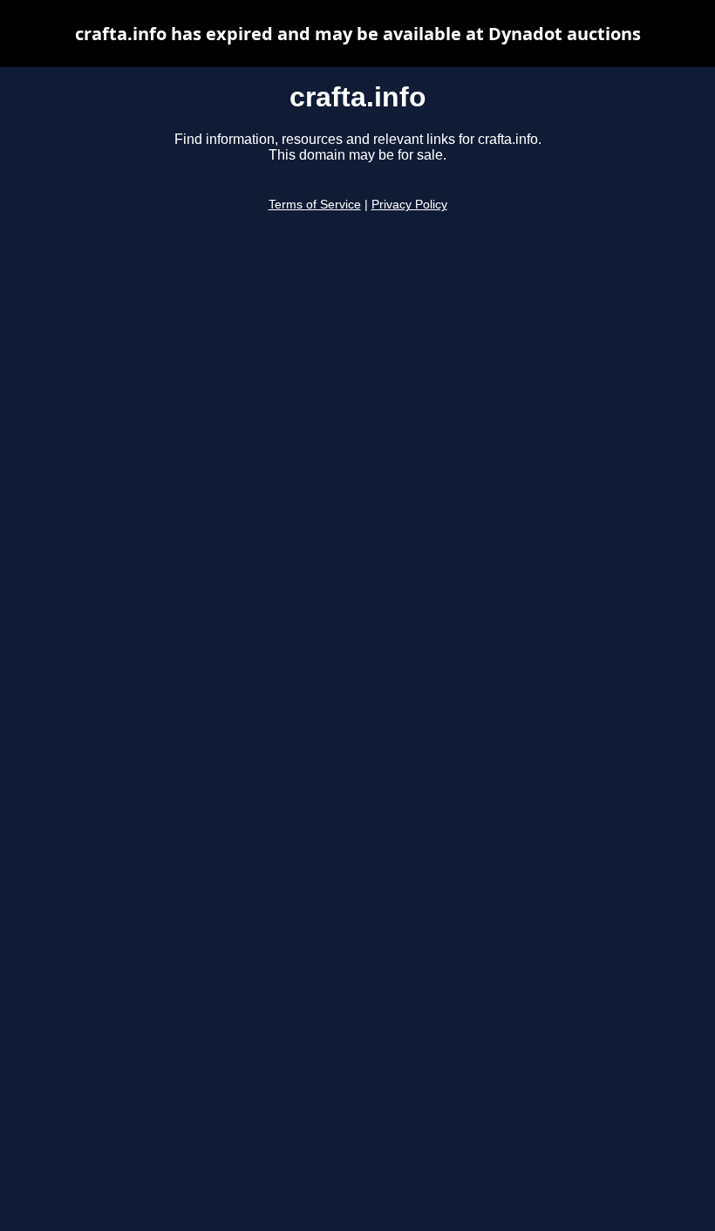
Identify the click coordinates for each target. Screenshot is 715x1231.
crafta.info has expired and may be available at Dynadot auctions (358, 33)
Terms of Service (315, 204)
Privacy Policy (409, 204)
